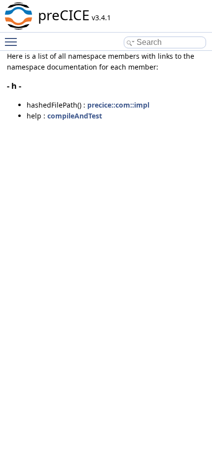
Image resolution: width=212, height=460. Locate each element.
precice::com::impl (118, 105)
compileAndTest (74, 115)
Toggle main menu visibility (13, 41)
